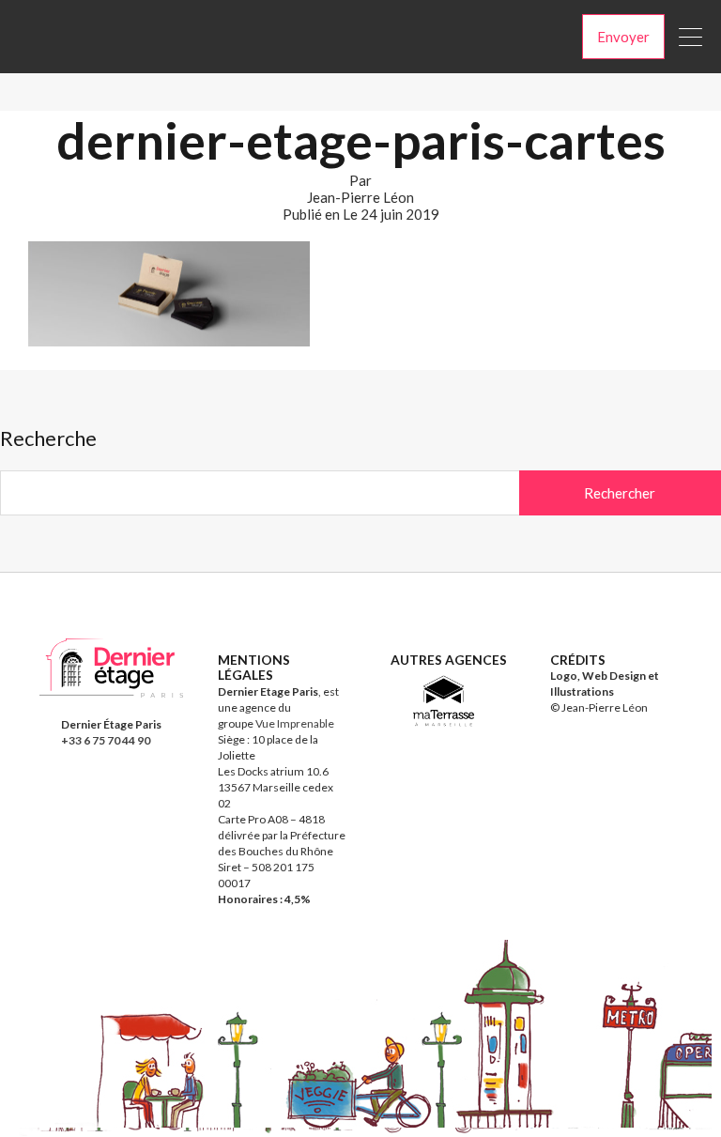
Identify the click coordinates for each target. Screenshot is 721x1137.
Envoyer (623, 36)
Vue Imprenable (294, 723)
